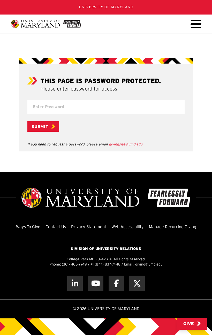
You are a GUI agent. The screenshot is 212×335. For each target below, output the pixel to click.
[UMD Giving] (46, 24)
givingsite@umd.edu (125, 144)
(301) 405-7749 (74, 264)
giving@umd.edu (149, 264)
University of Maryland (106, 7)
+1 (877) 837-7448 (105, 264)
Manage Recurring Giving (172, 227)
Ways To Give (28, 227)
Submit (40, 127)
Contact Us (56, 227)
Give (188, 324)
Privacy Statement (88, 227)
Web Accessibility (127, 227)
